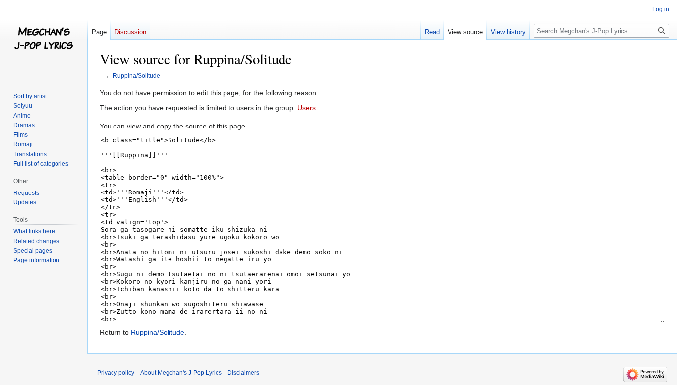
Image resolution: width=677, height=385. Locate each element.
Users (306, 108)
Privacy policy (115, 372)
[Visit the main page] (43, 39)
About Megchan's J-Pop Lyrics (181, 372)
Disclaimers (243, 372)
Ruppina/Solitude (136, 75)
